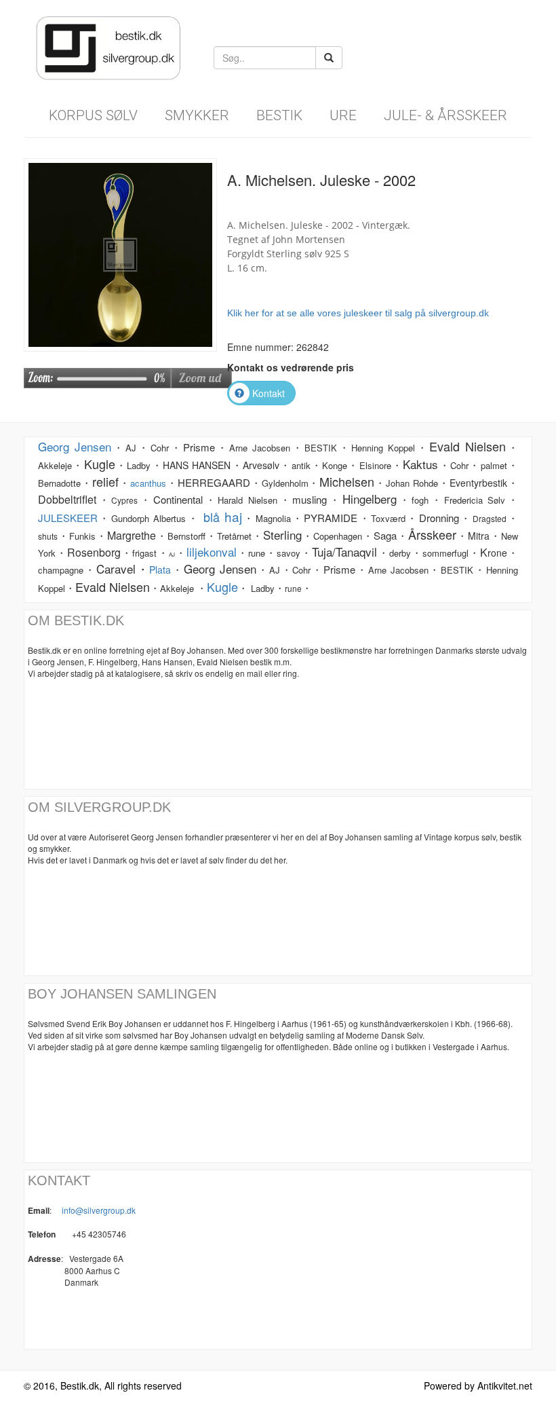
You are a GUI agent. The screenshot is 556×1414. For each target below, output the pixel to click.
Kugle (222, 586)
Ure (343, 115)
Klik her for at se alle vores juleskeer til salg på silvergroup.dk (358, 313)
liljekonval (211, 551)
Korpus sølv (93, 115)
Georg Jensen (74, 446)
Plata (160, 569)
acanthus (148, 483)
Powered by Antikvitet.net (478, 1385)
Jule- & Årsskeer (445, 115)
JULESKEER (68, 517)
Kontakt (268, 393)
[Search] (328, 57)
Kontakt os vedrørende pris (290, 367)
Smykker (197, 115)
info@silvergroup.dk (99, 1210)
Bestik (279, 115)
